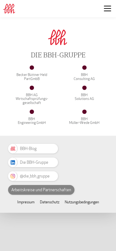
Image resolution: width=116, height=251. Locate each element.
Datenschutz (49, 202)
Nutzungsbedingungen (82, 202)
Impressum (26, 202)
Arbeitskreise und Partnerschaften (41, 189)
